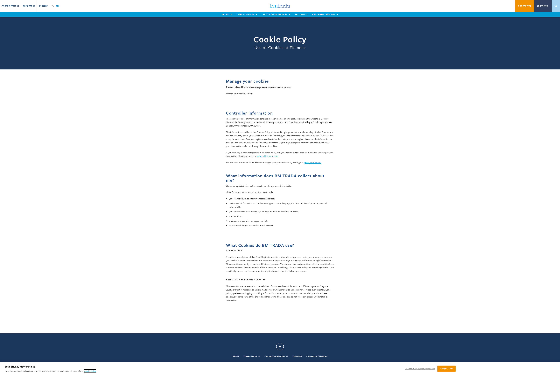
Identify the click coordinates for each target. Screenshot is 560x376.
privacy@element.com (267, 156)
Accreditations (10, 5)
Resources (29, 5)
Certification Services (276, 356)
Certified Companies (316, 356)
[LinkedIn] (57, 6)
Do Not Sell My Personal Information (420, 368)
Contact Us (524, 5)
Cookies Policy (90, 371)
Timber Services (252, 356)
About (236, 356)
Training (297, 356)
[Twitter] (52, 6)
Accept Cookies (446, 368)
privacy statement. (312, 162)
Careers (43, 5)
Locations (543, 5)
